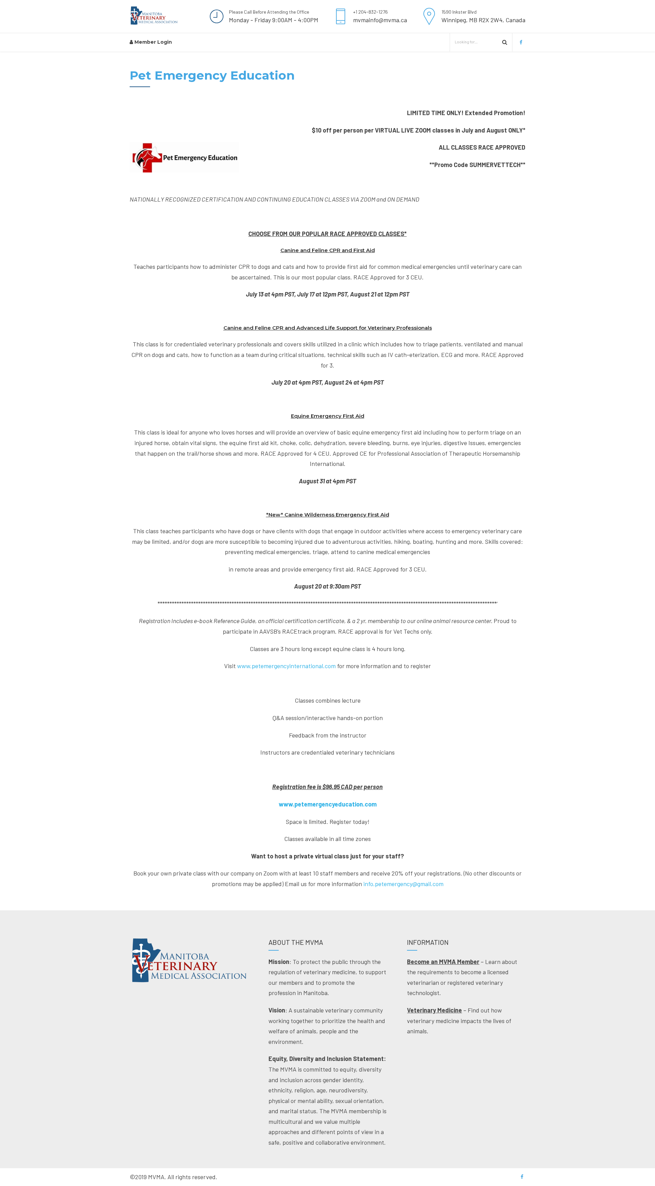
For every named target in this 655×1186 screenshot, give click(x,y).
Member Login (152, 42)
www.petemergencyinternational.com (286, 666)
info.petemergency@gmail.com (403, 883)
